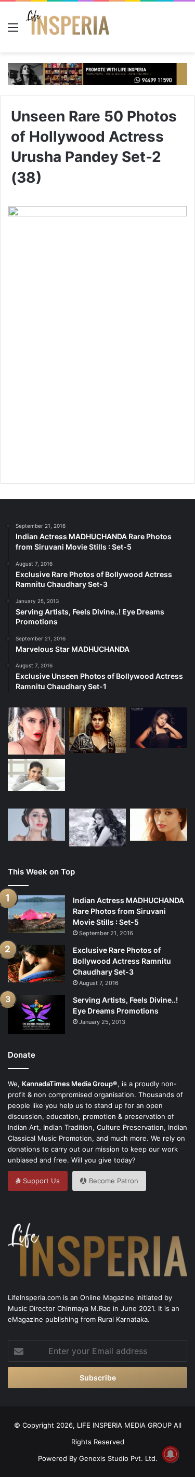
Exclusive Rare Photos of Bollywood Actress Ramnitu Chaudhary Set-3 (122, 961)
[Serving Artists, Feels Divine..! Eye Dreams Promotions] (36, 1014)
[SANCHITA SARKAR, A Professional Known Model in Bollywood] (97, 778)
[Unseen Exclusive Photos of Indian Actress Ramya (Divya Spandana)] (158, 781)
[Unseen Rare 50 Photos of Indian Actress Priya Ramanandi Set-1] (36, 731)
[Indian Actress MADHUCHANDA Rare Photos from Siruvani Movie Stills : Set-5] (36, 914)
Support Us (40, 1181)
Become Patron (112, 1181)
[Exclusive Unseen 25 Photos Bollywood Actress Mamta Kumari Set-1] (97, 730)
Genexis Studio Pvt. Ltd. (118, 1458)
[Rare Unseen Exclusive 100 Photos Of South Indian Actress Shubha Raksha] (36, 825)
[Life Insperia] (67, 27)
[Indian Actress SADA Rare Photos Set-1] (97, 827)
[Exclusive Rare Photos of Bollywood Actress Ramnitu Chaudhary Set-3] (36, 963)
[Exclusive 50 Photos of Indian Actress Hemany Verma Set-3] (36, 775)
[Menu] (13, 31)
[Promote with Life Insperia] (97, 73)
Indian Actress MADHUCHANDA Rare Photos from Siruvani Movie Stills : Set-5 (128, 911)
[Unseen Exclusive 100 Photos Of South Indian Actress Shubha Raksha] (158, 825)
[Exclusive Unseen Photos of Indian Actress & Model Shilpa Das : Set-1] (158, 727)
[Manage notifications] (170, 1454)
